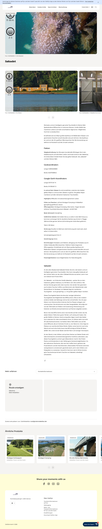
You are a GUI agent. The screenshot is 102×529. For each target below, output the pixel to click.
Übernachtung (63, 7)
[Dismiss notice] (98, 2)
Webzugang (47, 505)
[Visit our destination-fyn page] (58, 483)
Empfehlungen (48, 513)
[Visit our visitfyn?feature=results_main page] (53, 483)
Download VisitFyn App (50, 515)
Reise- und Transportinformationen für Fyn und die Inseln (51, 509)
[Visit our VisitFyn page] (44, 483)
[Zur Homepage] (10, 7)
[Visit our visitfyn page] (48, 483)
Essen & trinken (52, 7)
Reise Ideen (32, 7)
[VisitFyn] (15, 494)
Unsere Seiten (85, 7)
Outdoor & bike (42, 7)
